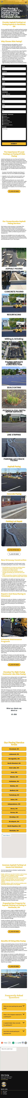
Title (3, 76)
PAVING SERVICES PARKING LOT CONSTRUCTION (14, 363)
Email (3, 81)
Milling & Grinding (14, 338)
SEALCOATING (14, 387)
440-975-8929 (4, 1079)
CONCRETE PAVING (14, 291)
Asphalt (5, 116)
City (3, 99)
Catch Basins (6, 117)
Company (4, 71)
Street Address (6, 94)
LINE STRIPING (14, 434)
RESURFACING (14, 314)
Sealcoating (6, 123)
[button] (26, 2)
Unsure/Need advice (8, 124)
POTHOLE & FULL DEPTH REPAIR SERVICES (14, 411)
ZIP (3, 109)
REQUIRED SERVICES (7, 114)
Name (3, 66)
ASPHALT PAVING (14, 268)
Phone (3, 86)
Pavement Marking (8, 122)
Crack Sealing (7, 120)
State (3, 104)
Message (4, 126)
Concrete (6, 119)
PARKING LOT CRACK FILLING (14, 460)
